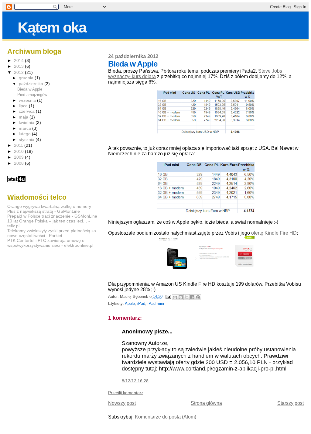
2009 (19, 157)
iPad (141, 303)
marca (25, 128)
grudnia (27, 78)
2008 (19, 163)
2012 (19, 72)
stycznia (27, 139)
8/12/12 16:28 (135, 380)
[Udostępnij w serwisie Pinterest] (198, 297)
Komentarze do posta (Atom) (165, 416)
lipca (24, 106)
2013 (19, 66)
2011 (19, 145)
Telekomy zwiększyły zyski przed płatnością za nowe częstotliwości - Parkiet (51, 233)
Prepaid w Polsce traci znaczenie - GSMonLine (52, 216)
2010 (19, 151)
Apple (130, 303)
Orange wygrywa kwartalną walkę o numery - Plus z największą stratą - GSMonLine (50, 209)
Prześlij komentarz (125, 392)
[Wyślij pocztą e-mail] (175, 297)
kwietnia (27, 122)
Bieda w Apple (29, 89)
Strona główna (206, 403)
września (28, 100)
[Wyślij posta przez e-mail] (168, 296)
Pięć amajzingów (32, 94)
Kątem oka (52, 27)
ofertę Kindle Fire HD (274, 233)
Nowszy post (122, 403)
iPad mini (156, 303)
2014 (19, 60)
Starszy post (290, 403)
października (31, 83)
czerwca (27, 111)
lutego (25, 134)
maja (24, 117)
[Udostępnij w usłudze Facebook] (192, 297)
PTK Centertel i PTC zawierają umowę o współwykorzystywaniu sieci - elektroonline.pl (50, 243)
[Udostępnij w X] (186, 297)
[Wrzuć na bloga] (181, 297)
